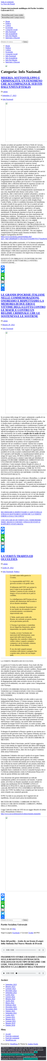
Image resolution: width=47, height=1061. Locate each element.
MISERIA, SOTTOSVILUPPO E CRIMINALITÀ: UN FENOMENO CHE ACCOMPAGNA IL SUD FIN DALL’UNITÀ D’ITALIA (21, 82)
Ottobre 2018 (10, 1025)
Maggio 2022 (10, 999)
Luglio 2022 (9, 995)
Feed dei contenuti (12, 1036)
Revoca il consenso (30, 1059)
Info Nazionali (10, 32)
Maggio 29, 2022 (8, 325)
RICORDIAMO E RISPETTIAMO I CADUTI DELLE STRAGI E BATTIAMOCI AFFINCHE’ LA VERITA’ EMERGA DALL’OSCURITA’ (21, 514)
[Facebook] (23, 267)
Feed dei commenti (12, 1038)
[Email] (23, 282)
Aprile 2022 (9, 1001)
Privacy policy (28, 1054)
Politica (8, 23)
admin (5, 92)
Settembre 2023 (11, 984)
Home (7, 21)
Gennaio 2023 (10, 989)
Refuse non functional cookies (12, 1054)
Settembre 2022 (11, 993)
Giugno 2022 (10, 997)
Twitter (30, 933)
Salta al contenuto (7, 2)
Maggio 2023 (10, 987)
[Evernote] (23, 278)
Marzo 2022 (9, 1003)
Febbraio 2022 (10, 1005)
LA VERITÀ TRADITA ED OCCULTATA (17, 558)
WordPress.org (10, 1040)
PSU (14, 929)
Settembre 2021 (11, 1013)
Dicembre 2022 (11, 991)
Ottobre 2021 (10, 1011)
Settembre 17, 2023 (9, 95)
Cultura (8, 25)
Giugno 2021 (10, 1017)
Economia (9, 28)
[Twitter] (23, 271)
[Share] (23, 289)
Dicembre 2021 (11, 1007)
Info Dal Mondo (11, 36)
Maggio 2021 (10, 1019)
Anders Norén (33, 1044)
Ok (36, 1052)
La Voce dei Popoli (8, 4)
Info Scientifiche (11, 34)
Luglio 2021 (9, 1015)
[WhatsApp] (23, 274)
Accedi (8, 1034)
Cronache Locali (11, 30)
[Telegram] (23, 285)
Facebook (16, 933)
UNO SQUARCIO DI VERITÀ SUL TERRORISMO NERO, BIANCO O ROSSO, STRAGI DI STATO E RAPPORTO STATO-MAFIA (21, 522)
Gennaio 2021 (10, 1021)
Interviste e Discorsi (12, 38)
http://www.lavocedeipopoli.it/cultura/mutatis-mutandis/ (21, 814)
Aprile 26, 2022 (8, 568)
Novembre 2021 (11, 1009)
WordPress (14, 1044)
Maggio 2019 (10, 1023)
